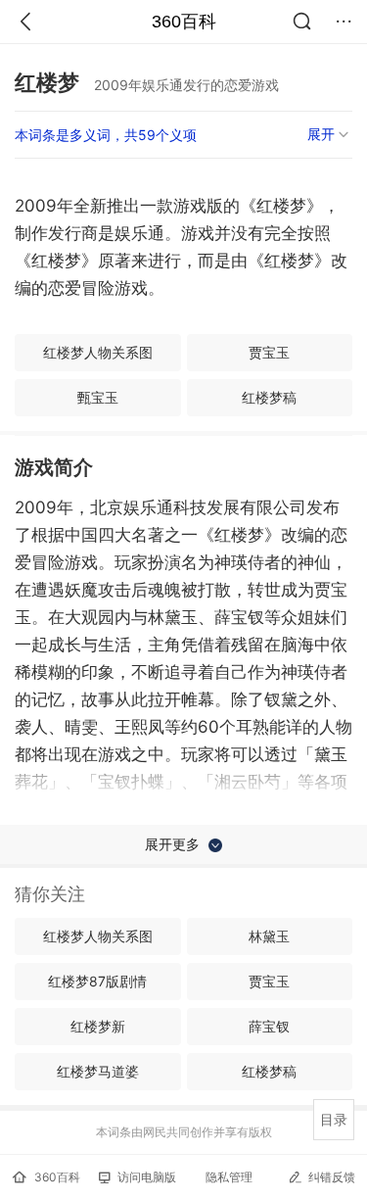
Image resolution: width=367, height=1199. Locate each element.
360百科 (184, 21)
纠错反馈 (331, 1177)
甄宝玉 (97, 397)
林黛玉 (269, 936)
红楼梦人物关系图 (98, 352)
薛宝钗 (269, 1026)
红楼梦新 (97, 1026)
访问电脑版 (146, 1177)
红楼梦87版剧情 (97, 981)
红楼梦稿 (269, 397)
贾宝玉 (269, 352)
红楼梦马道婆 (98, 1071)
